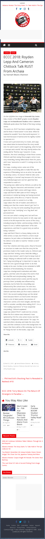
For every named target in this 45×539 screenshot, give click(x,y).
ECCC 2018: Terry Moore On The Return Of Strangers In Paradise (21, 392)
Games (31, 525)
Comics (7, 53)
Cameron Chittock (18, 366)
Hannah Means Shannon (23, 363)
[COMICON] (22, 13)
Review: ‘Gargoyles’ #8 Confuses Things (8, 416)
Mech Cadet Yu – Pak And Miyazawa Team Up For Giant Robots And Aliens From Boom (22, 415)
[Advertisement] (29, 497)
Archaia (36, 363)
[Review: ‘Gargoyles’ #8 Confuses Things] (8, 405)
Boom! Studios (8, 366)
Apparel (37, 525)
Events (13, 53)
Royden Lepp (11, 369)
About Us (12, 527)
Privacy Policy (21, 527)
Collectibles (24, 525)
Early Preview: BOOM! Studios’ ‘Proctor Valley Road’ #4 (36, 413)
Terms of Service (31, 527)
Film (18, 525)
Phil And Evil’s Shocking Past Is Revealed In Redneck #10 (22, 380)
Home (8, 525)
